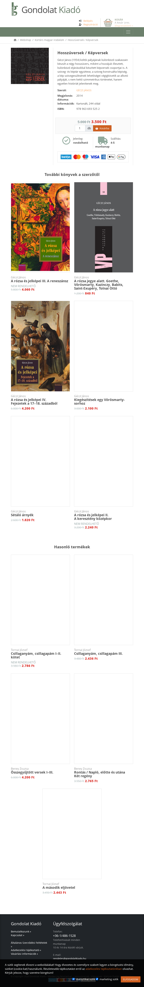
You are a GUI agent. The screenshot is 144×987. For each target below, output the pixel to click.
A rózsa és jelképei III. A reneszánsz (39, 279)
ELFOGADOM (130, 979)
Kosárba (103, 128)
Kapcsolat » (17, 935)
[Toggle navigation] (128, 31)
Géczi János (83, 90)
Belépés (88, 20)
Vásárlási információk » (24, 953)
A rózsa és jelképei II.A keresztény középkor (93, 515)
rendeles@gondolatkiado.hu (69, 958)
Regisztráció (90, 24)
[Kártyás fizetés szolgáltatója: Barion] (93, 156)
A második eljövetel (58, 886)
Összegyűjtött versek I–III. (32, 771)
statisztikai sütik (85, 979)
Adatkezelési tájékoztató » (26, 950)
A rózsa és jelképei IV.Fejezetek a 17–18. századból (34, 400)
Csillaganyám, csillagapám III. (98, 652)
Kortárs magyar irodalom (49, 40)
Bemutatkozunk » (21, 931)
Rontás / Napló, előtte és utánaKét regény (99, 772)
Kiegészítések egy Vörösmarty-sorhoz (99, 400)
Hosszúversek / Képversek (83, 40)
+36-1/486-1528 (64, 936)
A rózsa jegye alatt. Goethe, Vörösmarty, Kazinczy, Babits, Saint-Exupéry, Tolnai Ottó (98, 283)
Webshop (25, 40)
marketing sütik (109, 979)
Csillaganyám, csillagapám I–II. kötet (36, 654)
